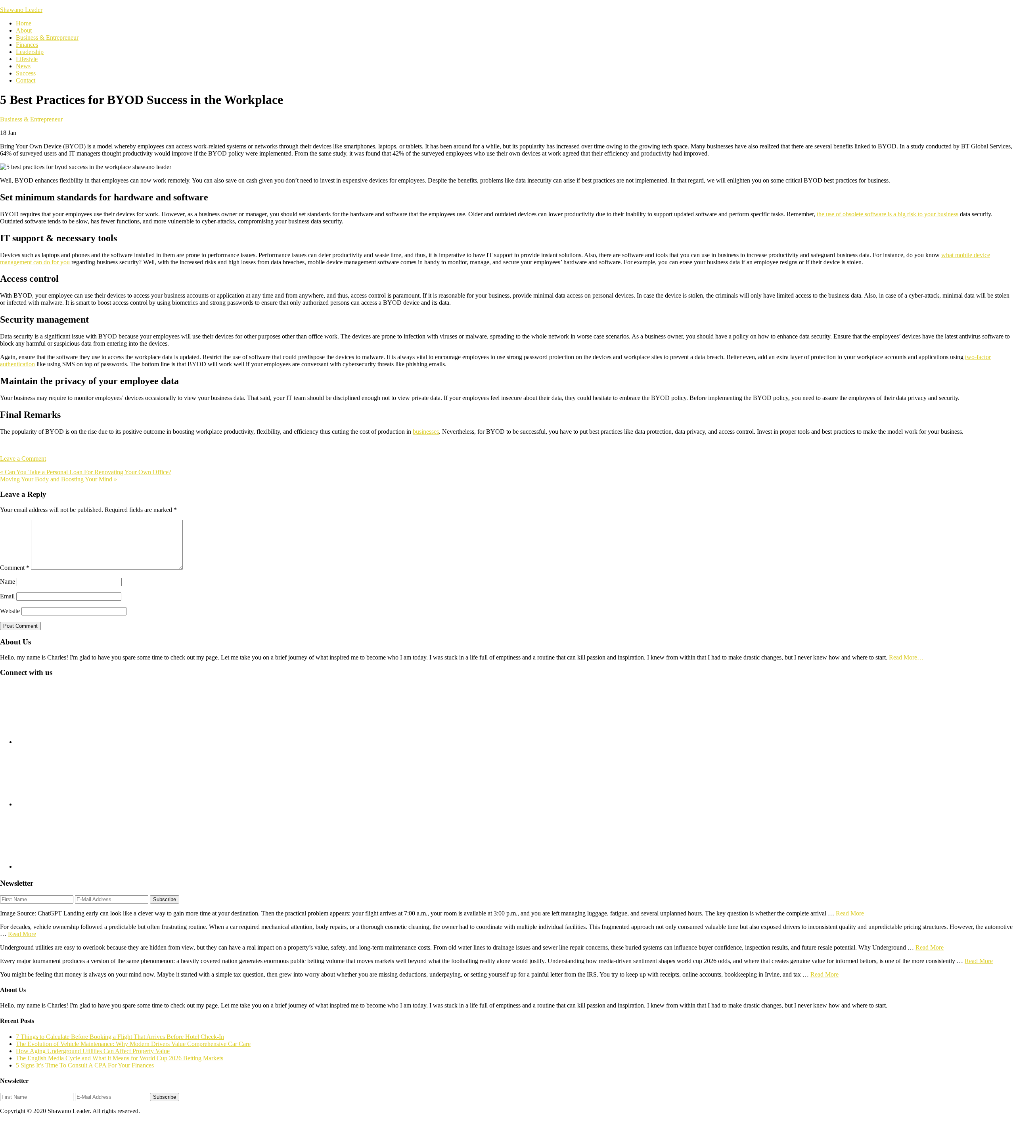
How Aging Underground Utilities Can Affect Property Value (93, 1051)
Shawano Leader (21, 9)
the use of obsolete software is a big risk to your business (887, 214)
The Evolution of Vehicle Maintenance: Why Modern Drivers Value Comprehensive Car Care (133, 1043)
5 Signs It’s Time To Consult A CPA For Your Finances (85, 1065)
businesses (426, 431)
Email (7, 596)
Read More (850, 913)
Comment (14, 567)
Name (7, 581)
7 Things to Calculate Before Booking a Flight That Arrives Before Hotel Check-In (120, 1036)
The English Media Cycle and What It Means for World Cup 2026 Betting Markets (119, 1058)
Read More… (906, 657)
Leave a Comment (23, 458)
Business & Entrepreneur (31, 119)
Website (10, 611)
